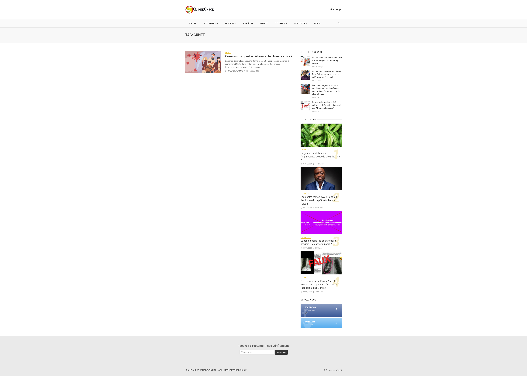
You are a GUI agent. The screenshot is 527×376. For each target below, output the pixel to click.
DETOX (228, 52)
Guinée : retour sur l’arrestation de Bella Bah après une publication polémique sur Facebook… (326, 74)
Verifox (264, 23)
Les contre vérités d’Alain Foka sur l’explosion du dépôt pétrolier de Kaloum (319, 200)
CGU (220, 370)
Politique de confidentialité (201, 370)
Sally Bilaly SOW (235, 71)
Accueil (193, 23)
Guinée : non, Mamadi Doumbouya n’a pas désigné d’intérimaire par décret (327, 60)
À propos (229, 23)
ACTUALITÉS (306, 150)
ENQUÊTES (248, 23)
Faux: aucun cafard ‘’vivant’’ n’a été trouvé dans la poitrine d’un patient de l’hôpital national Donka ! (320, 284)
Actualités (210, 23)
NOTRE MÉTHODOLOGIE (235, 370)
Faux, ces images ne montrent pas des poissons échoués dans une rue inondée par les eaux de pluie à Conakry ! (326, 89)
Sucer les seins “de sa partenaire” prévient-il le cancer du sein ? (319, 242)
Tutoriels (279, 23)
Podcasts (299, 23)
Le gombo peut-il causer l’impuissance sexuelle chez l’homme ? (320, 156)
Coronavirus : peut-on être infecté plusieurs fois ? (258, 56)
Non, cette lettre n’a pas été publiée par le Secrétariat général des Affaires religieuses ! (326, 105)
